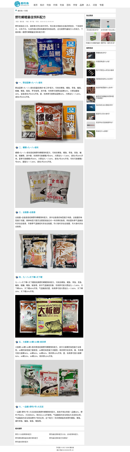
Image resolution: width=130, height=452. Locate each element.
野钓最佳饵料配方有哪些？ (59, 438)
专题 (102, 5)
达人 (88, 5)
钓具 (62, 5)
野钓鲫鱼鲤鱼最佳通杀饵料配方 (26, 438)
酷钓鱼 (20, 11)
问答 (95, 5)
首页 (36, 5)
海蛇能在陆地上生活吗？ (105, 79)
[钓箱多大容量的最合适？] (93, 41)
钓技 (49, 5)
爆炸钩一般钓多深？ (108, 43)
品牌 (82, 5)
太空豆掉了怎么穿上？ (109, 30)
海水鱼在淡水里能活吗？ (105, 105)
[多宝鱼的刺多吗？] (93, 28)
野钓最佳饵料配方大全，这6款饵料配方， (64, 434)
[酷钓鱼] (21, 6)
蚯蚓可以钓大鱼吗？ (103, 114)
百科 (69, 5)
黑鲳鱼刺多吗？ (101, 53)
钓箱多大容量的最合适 (94, 43)
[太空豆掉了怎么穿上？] (108, 28)
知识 (42, 5)
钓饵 (55, 5)
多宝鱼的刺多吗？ (93, 30)
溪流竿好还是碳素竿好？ (105, 122)
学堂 (75, 5)
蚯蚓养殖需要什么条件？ (105, 88)
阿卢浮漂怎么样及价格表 (105, 70)
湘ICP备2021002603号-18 (65, 450)
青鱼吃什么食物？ (102, 131)
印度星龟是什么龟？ (103, 61)
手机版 (58, 447)
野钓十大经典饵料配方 (23, 434)
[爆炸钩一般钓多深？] (108, 41)
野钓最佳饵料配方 (21, 442)
